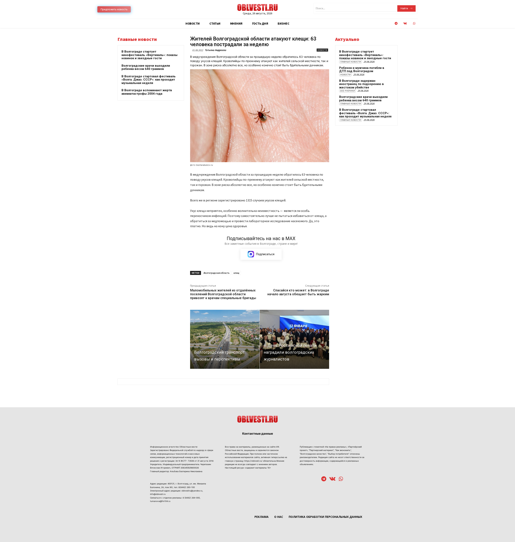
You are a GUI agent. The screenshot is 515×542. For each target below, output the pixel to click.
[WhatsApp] (414, 23)
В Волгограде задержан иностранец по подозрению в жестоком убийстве (361, 84)
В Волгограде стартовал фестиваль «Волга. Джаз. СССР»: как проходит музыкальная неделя (149, 80)
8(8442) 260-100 (186, 487)
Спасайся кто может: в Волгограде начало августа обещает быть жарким (298, 292)
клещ (236, 272)
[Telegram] (396, 23)
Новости (322, 50)
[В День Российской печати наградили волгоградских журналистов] (294, 339)
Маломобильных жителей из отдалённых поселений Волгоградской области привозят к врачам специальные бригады (223, 294)
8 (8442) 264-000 (191, 497)
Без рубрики (347, 90)
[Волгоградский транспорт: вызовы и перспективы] (225, 339)
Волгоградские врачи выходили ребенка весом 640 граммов (146, 67)
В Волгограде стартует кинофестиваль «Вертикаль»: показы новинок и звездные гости (149, 55)
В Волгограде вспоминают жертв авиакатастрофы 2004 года (147, 91)
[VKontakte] (405, 23)
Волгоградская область (216, 272)
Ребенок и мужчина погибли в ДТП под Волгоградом (361, 69)
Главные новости (350, 61)
